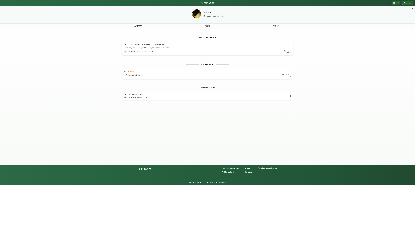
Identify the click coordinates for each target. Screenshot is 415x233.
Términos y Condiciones (267, 168)
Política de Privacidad (230, 172)
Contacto (248, 172)
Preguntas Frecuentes (230, 168)
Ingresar (407, 3)
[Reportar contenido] (412, 9)
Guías (247, 168)
